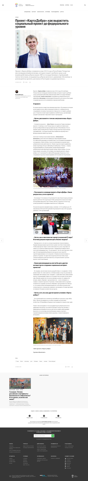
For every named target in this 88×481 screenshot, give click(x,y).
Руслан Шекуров (19, 94)
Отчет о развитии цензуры (15, 450)
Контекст (34, 11)
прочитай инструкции (46, 421)
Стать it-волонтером (69, 446)
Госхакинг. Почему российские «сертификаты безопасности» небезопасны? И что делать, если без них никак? (19, 395)
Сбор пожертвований (41, 447)
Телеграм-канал (70, 458)
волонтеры (27, 361)
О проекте (25, 458)
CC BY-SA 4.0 (18, 477)
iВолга (21, 361)
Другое (62, 11)
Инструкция (12, 389)
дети (31, 361)
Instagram (69, 461)
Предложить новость (41, 458)
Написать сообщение (55, 458)
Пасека (10, 463)
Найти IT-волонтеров (41, 449)
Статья (16, 17)
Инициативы (27, 11)
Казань (40, 361)
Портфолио (25, 463)
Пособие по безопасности (14, 452)
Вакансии (25, 461)
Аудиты (10, 458)
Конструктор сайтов (41, 446)
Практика (62, 5)
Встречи (67, 5)
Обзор (17, 389)
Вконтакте (69, 463)
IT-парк (17, 361)
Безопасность (40, 11)
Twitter (68, 466)
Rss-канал (69, 468)
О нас (71, 5)
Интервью (47, 11)
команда (45, 361)
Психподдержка (55, 11)
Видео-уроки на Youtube (28, 446)
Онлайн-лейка (12, 461)
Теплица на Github (69, 447)
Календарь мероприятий (28, 447)
